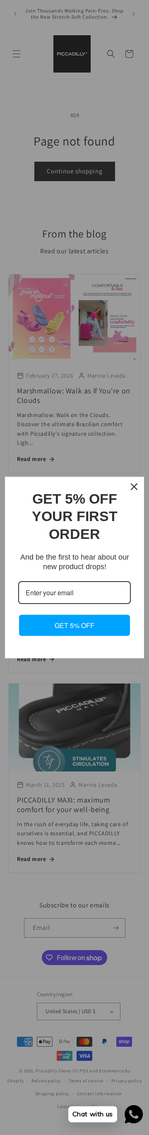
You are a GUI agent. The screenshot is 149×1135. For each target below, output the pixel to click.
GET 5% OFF (74, 625)
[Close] (134, 487)
